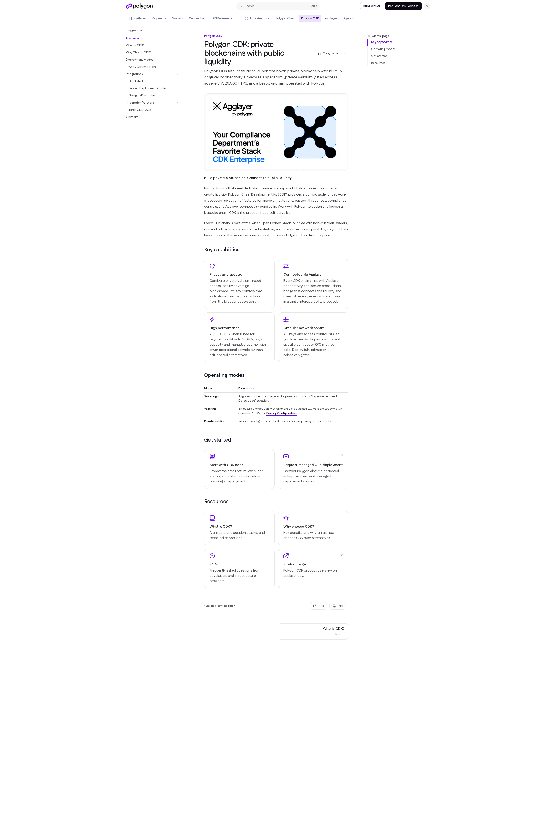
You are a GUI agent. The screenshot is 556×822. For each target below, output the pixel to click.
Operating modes (383, 49)
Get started (379, 56)
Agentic (348, 18)
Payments (159, 18)
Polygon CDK (310, 18)
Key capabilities (381, 42)
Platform (140, 18)
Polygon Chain (285, 18)
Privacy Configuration (281, 413)
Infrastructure (260, 18)
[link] (239, 469)
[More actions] (344, 53)
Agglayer (331, 18)
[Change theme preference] (427, 6)
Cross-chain (197, 18)
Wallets (177, 18)
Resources (378, 63)
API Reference (222, 18)
